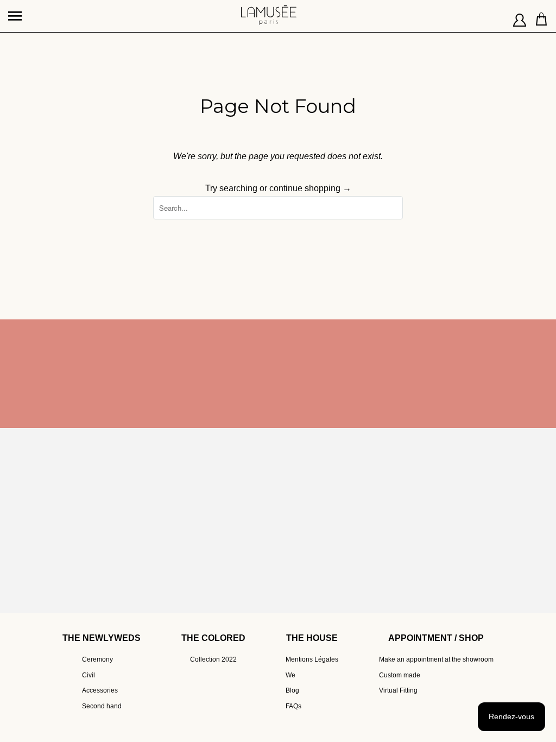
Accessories (100, 690)
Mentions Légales (312, 659)
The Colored (213, 638)
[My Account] (520, 16)
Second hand (102, 706)
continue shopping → (310, 188)
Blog (292, 690)
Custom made (399, 675)
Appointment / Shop (436, 638)
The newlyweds (101, 638)
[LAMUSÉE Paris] (268, 11)
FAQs (293, 706)
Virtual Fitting (398, 690)
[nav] (16, 11)
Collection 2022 (213, 659)
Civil (88, 675)
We (290, 675)
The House (312, 638)
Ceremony (97, 659)
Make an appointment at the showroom (436, 659)
